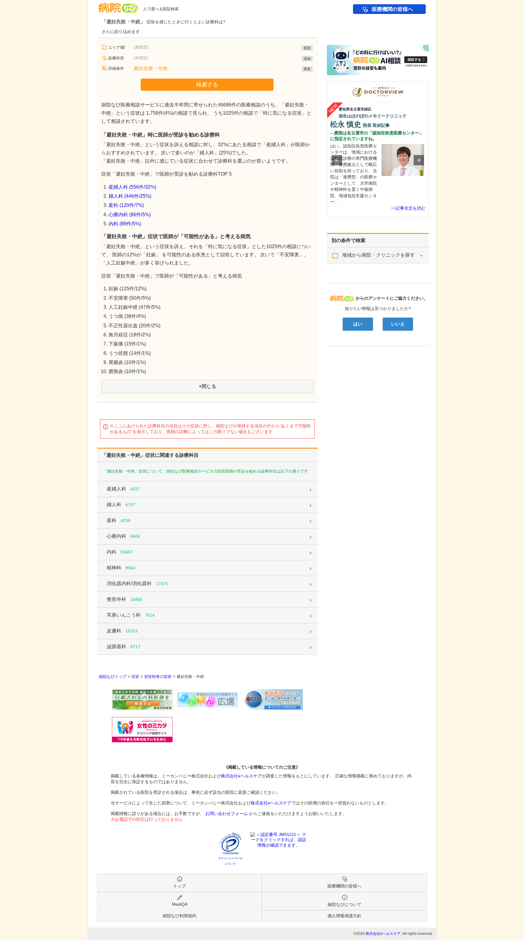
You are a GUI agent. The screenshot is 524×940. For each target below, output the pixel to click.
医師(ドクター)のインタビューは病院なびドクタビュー (428, 84)
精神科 (121, 567)
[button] (337, 160)
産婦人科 (123, 488)
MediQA (179, 904)
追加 (307, 58)
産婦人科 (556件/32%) (132, 187)
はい (357, 324)
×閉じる (207, 386)
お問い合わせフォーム (226, 813)
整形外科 (125, 599)
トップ (179, 886)
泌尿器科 (123, 646)
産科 (118, 520)
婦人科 (121, 504)
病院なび (118, 5)
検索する (207, 85)
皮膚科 (122, 630)
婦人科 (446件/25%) (130, 196)
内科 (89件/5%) (125, 223)
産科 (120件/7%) (126, 205)
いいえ (398, 324)
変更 (307, 48)
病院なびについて (344, 904)
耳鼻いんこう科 (131, 615)
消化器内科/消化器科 (137, 583)
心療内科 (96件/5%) (130, 214)
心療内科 (123, 536)
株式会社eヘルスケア (241, 775)
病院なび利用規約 (179, 915)
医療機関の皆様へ (392, 9)
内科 (120, 551)
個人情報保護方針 (344, 915)
